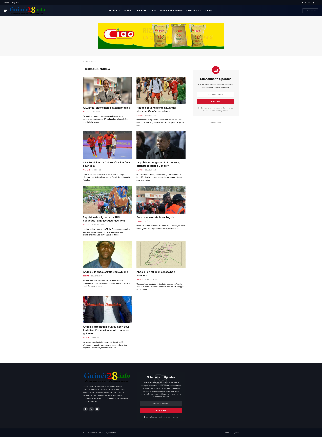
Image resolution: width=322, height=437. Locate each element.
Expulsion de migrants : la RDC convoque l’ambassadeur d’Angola (104, 219)
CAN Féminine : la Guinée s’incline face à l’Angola (106, 164)
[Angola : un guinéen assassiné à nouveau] (160, 254)
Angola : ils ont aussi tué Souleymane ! (106, 271)
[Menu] (5, 10)
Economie (142, 10)
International (192, 10)
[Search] (317, 2)
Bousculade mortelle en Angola (155, 217)
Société (127, 10)
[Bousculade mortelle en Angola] (160, 200)
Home (227, 433)
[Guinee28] (27, 10)
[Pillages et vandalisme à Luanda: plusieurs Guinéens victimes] (160, 90)
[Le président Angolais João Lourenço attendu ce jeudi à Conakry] (160, 145)
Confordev (112, 433)
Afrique (139, 221)
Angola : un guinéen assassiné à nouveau (155, 273)
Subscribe (310, 11)
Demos (6, 3)
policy (170, 417)
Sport (153, 10)
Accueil (85, 61)
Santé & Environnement (171, 10)
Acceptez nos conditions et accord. (162, 417)
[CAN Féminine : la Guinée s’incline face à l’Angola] (107, 145)
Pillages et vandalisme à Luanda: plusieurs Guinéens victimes (156, 109)
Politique (113, 10)
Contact (209, 10)
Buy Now (15, 3)
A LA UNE (86, 112)
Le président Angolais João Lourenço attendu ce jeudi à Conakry (158, 164)
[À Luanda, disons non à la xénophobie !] (107, 90)
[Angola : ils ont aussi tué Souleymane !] (107, 254)
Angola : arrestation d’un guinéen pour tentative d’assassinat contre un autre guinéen (106, 330)
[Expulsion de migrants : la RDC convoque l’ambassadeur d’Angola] (107, 200)
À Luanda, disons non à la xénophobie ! (106, 107)
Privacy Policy (214, 111)
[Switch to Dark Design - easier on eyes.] (313, 3)
